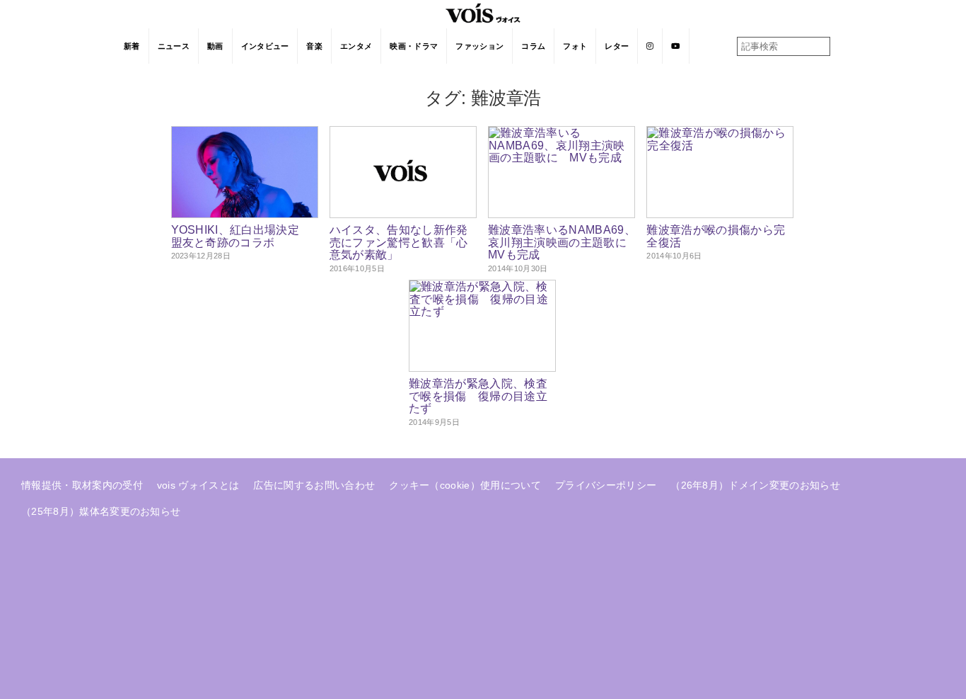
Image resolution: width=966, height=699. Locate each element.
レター (617, 46)
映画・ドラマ (414, 46)
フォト (575, 46)
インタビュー (265, 46)
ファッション (479, 46)
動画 (215, 46)
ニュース (174, 46)
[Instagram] (650, 46)
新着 (132, 46)
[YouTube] (676, 46)
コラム (533, 46)
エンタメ (356, 46)
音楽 (314, 46)
